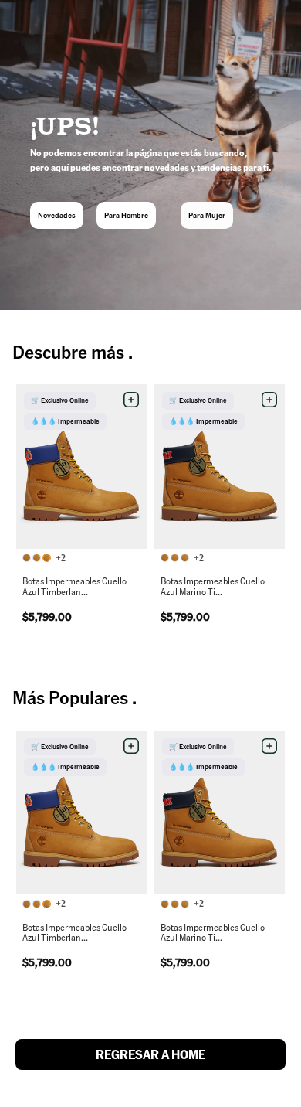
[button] (131, 399)
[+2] (37, 559)
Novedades (57, 215)
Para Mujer (206, 215)
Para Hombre (126, 215)
